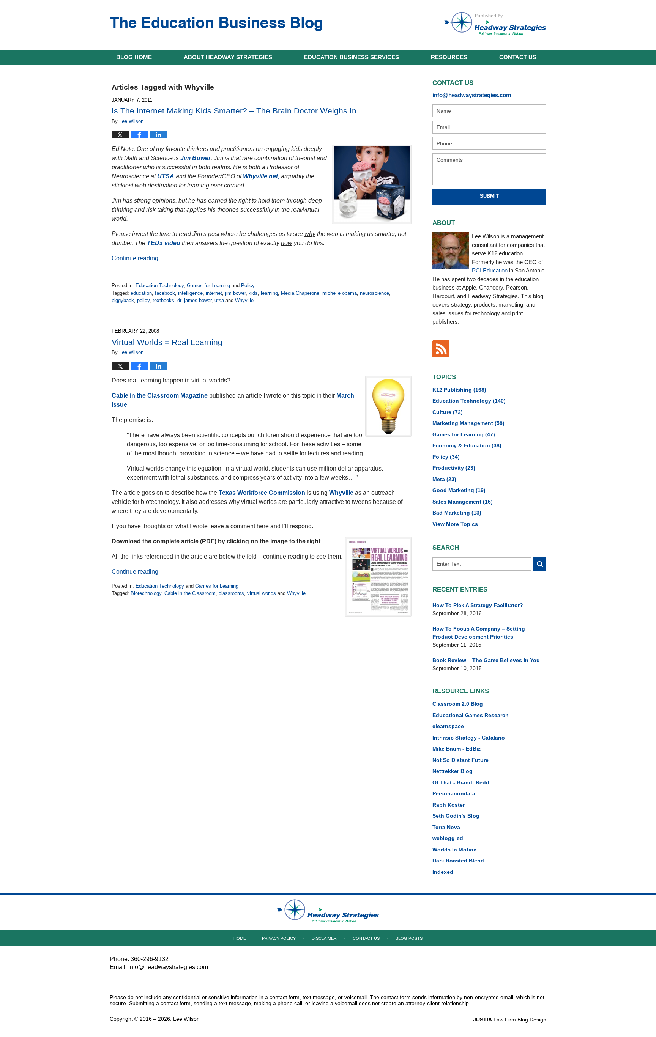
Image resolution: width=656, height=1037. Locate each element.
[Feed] (441, 348)
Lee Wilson (186, 1019)
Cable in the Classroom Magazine (160, 395)
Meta (444, 479)
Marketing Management (468, 423)
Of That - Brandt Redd (460, 782)
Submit (489, 196)
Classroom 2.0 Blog (457, 704)
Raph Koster (448, 805)
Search (539, 564)
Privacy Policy (279, 938)
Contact (517, 57)
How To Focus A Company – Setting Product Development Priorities (478, 633)
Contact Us (366, 938)
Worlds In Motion (454, 850)
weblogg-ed (447, 838)
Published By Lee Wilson (495, 22)
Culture (447, 412)
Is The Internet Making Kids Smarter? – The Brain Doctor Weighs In (234, 110)
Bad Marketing (456, 513)
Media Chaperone (300, 293)
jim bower (235, 293)
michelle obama (339, 293)
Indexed (442, 872)
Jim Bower (195, 158)
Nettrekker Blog (452, 771)
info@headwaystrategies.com (471, 95)
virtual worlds (261, 593)
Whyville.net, (261, 176)
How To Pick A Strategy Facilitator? (477, 605)
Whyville (244, 300)
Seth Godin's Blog (455, 816)
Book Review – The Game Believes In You (486, 660)
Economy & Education (466, 445)
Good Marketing (459, 490)
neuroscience (374, 293)
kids (253, 293)
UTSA (165, 176)
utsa (219, 300)
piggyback (123, 300)
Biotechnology (146, 593)
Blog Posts (409, 938)
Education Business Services (351, 57)
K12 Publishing (459, 390)
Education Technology (160, 285)
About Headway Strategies (228, 57)
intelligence (190, 293)
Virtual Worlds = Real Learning (167, 342)
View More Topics (455, 524)
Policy (248, 285)
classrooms (231, 593)
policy (143, 300)
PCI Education (490, 270)
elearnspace (448, 726)
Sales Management (462, 502)
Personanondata (453, 793)
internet (214, 293)
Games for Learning (208, 285)
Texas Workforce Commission (262, 492)
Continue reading (135, 258)
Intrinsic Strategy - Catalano (468, 738)
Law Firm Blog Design (509, 1020)
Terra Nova (446, 827)
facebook (165, 293)
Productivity (453, 468)
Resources (449, 57)
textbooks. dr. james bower (182, 300)
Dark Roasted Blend (458, 861)
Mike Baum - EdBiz (456, 749)
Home (134, 57)
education (141, 293)
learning (269, 293)
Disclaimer (324, 938)
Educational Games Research (470, 715)
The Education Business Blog (216, 24)
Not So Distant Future (460, 760)
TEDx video (163, 243)
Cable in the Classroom (190, 593)
